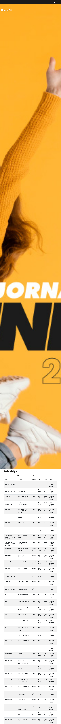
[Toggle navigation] (59, 1)
